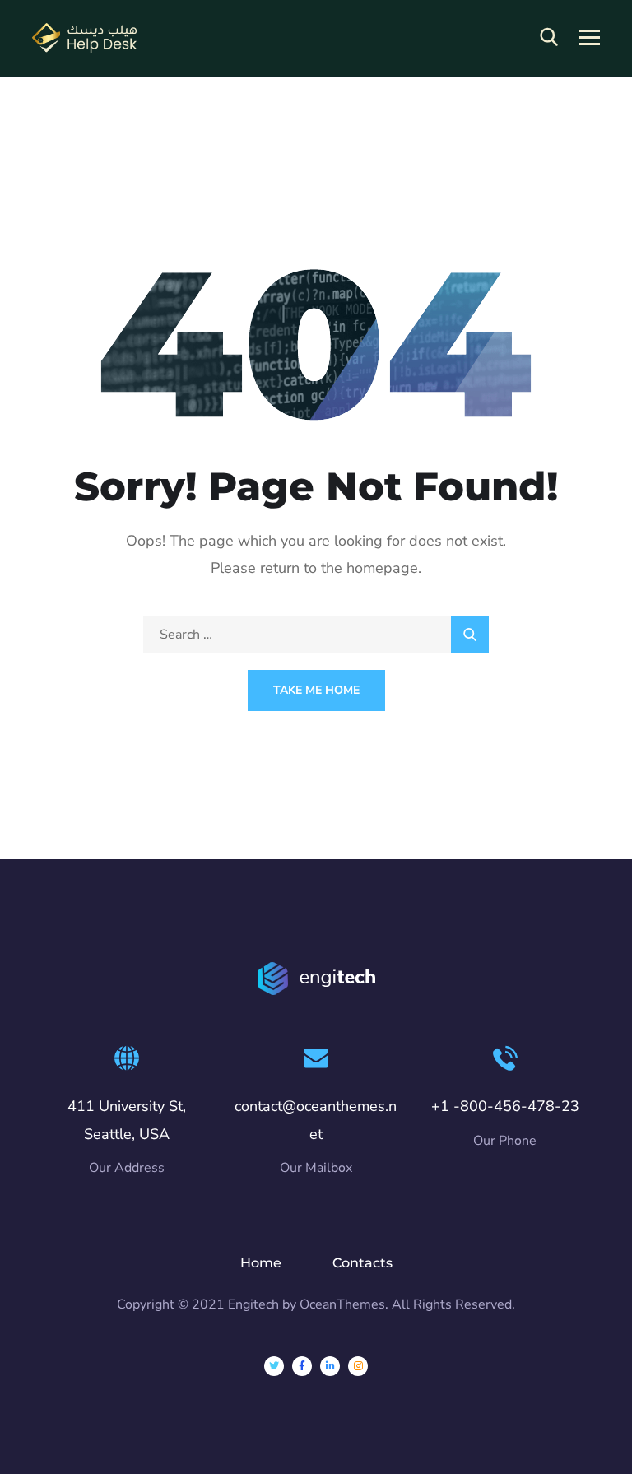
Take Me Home (316, 690)
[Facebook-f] (302, 1366)
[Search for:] (316, 634)
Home (260, 1263)
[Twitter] (274, 1366)
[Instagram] (358, 1366)
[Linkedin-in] (330, 1366)
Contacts (362, 1263)
